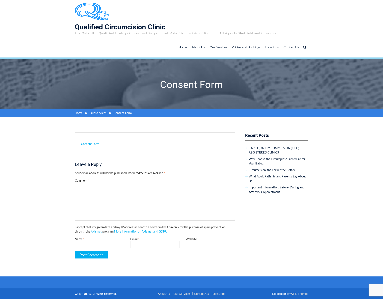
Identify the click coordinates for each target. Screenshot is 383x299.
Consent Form (90, 144)
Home (183, 47)
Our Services (218, 47)
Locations (272, 47)
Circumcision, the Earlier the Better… (273, 170)
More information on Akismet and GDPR (140, 231)
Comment (82, 180)
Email (134, 239)
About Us (198, 47)
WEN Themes (299, 293)
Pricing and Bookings (246, 47)
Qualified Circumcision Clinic (120, 27)
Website (191, 239)
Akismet (96, 231)
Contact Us (291, 47)
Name (79, 239)
